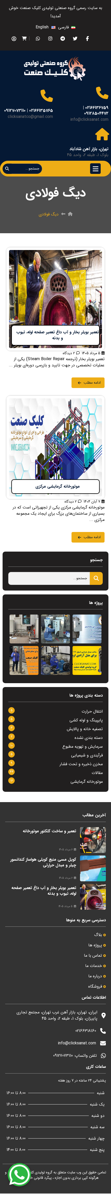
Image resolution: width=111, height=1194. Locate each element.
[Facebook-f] (87, 38)
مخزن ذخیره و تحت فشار (81, 764)
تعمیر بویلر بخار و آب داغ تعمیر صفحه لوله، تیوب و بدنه (43, 891)
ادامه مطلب (95, 250)
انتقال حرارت (92, 711)
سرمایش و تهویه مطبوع (82, 746)
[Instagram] (50, 38)
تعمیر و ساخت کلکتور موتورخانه (49, 831)
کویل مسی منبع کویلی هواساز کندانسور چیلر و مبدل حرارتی (43, 862)
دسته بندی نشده (89, 738)
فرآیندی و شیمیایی (87, 755)
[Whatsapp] (37, 38)
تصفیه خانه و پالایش (85, 729)
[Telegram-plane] (62, 38)
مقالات (97, 773)
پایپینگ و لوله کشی (86, 720)
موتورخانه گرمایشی (86, 781)
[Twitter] (75, 38)
